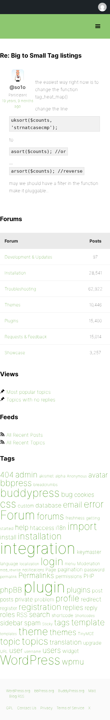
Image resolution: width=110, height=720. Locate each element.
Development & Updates (28, 256)
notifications (33, 569)
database (48, 505)
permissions (69, 576)
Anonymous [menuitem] (102, 7)
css (8, 503)
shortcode (62, 615)
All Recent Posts (24, 435)
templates (8, 633)
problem (44, 599)
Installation (15, 272)
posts (6, 599)
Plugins (11, 320)
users (51, 650)
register (8, 608)
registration (40, 607)
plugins (78, 589)
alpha (60, 475)
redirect (91, 599)
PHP (88, 576)
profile (67, 598)
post (97, 590)
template (88, 622)
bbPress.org (10, 26)
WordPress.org (18, 690)
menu (70, 563)
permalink (8, 576)
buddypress (30, 493)
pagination (70, 569)
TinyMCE (86, 633)
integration (37, 548)
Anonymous (77, 476)
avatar (98, 475)
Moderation (88, 563)
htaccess (42, 527)
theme (33, 631)
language (9, 563)
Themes (12, 304)
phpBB (11, 589)
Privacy (46, 708)
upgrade (92, 643)
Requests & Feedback (26, 336)
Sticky (47, 624)
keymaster (89, 552)
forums (50, 516)
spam (32, 623)
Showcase (15, 352)
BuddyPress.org (71, 690)
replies (73, 607)
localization (29, 563)
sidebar (11, 623)
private (24, 599)
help (21, 527)
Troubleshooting (20, 288)
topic (10, 641)
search (39, 614)
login (52, 561)
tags (62, 622)
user (16, 650)
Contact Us (26, 708)
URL (4, 651)
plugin (44, 587)
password (94, 570)
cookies (84, 494)
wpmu (73, 661)
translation (66, 642)
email (72, 504)
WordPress (30, 660)
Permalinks (36, 575)
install (8, 537)
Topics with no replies (30, 399)
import (82, 526)
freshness (75, 517)
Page (51, 570)
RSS (22, 615)
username (32, 651)
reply (91, 607)
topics (35, 641)
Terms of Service (70, 708)
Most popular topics (28, 392)
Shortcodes (85, 615)
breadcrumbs (45, 484)
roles (7, 615)
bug (67, 494)
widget (70, 651)
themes (63, 632)
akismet (46, 475)
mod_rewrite (10, 570)
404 (7, 474)
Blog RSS (16, 696)
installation (40, 536)
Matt (92, 690)
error (94, 504)
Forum (17, 515)
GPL (9, 708)
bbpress (16, 482)
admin (26, 474)
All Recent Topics (25, 442)
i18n (61, 527)
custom (26, 506)
